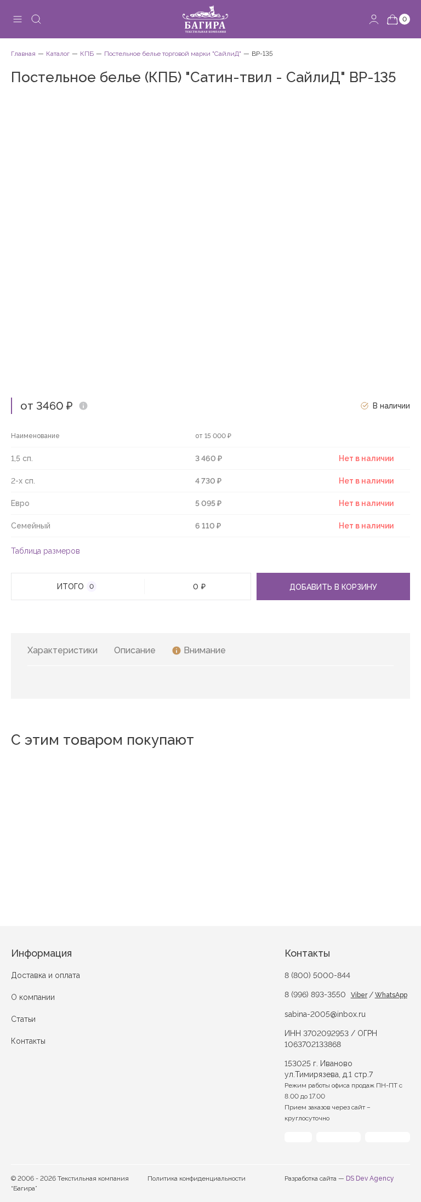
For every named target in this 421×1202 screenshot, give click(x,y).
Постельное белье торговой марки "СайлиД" (172, 53)
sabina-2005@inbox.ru (325, 1014)
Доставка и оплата (45, 975)
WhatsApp (391, 995)
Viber (359, 995)
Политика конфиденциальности (196, 1178)
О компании (33, 997)
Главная (23, 53)
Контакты (28, 1041)
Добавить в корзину (333, 587)
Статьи (23, 1019)
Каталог (58, 53)
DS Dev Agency (370, 1178)
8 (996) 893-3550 (315, 994)
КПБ (87, 53)
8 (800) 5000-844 (317, 975)
